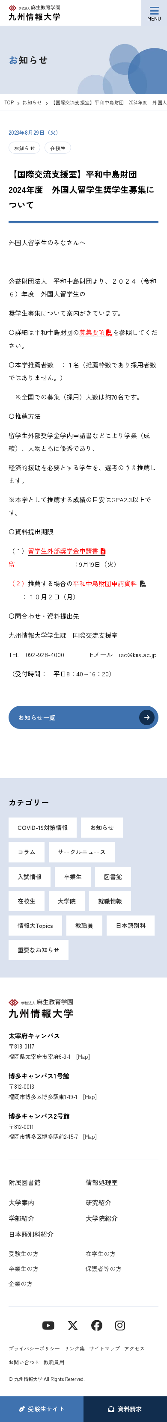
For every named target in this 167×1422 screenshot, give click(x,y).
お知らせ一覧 (36, 717)
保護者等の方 (104, 1268)
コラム (27, 851)
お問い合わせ (24, 1362)
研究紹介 (98, 1202)
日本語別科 (131, 925)
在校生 (58, 147)
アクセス (134, 1348)
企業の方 (21, 1283)
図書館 (113, 876)
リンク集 (74, 1348)
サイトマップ (104, 1348)
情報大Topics (35, 925)
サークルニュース (82, 851)
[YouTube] (48, 1325)
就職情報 (110, 901)
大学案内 (21, 1202)
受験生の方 (24, 1253)
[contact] (96, 1325)
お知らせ (24, 147)
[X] (72, 1325)
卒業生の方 (24, 1268)
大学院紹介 (102, 1218)
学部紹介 (21, 1218)
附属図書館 (25, 1182)
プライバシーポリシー (34, 1348)
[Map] (83, 1056)
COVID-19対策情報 (43, 827)
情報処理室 (102, 1182)
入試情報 (30, 876)
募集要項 (92, 332)
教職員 (84, 925)
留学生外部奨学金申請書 (63, 550)
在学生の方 (101, 1253)
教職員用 (54, 1362)
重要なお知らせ (39, 949)
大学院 (67, 901)
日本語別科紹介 (31, 1233)
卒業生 (73, 876)
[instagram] (120, 1325)
